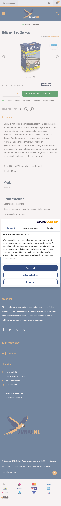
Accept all (30, 268)
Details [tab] (50, 228)
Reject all (30, 282)
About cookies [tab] (30, 228)
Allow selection (30, 275)
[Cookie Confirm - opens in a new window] (47, 221)
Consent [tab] (11, 228)
